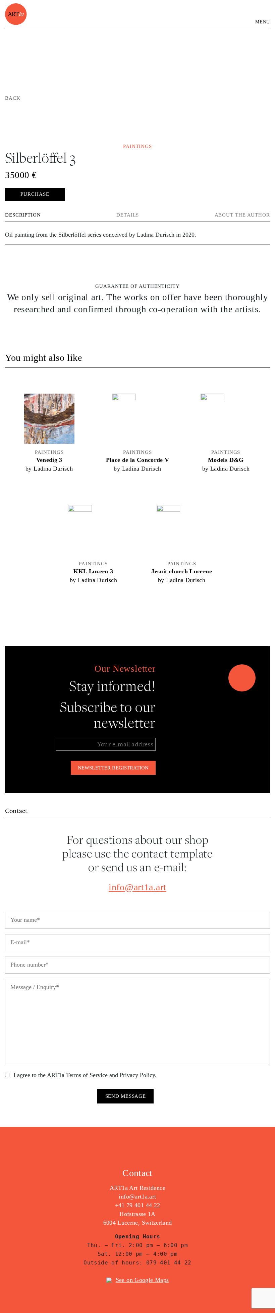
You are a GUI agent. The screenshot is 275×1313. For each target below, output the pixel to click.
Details (127, 215)
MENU (262, 21)
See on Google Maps (142, 1280)
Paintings (137, 146)
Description (23, 215)
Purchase (34, 194)
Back (12, 98)
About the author (242, 215)
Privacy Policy (137, 1075)
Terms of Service (87, 1075)
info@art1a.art (137, 887)
